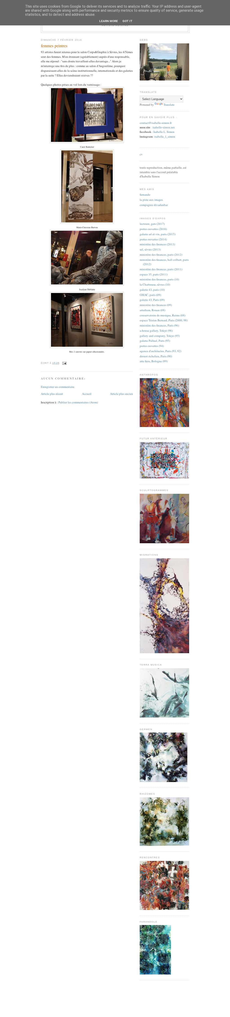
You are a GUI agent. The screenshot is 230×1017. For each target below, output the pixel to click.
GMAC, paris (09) (150, 295)
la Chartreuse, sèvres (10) (155, 284)
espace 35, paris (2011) (154, 274)
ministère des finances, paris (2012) (161, 255)
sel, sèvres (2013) (150, 249)
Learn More (108, 21)
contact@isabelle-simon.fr (156, 123)
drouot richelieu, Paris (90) (156, 356)
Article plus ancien (121, 394)
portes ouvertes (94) (152, 346)
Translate (169, 105)
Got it (127, 21)
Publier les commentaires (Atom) (78, 402)
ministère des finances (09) (156, 305)
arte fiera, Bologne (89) (154, 361)
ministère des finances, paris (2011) (161, 269)
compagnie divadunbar (154, 205)
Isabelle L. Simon (164, 132)
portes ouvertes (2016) (153, 229)
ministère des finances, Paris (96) (159, 325)
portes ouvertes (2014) (153, 239)
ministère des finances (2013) (157, 244)
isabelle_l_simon (164, 136)
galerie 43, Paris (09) (152, 300)
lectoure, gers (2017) (152, 224)
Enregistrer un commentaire (57, 387)
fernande (145, 194)
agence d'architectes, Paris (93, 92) (160, 351)
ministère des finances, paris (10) (159, 279)
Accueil (86, 394)
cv (141, 154)
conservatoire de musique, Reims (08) (162, 315)
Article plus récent (52, 394)
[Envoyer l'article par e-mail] (63, 363)
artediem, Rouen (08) (152, 310)
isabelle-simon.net (164, 127)
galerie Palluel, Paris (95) (155, 341)
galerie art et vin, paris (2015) (157, 234)
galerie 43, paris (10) (152, 290)
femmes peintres (54, 45)
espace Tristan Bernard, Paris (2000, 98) (164, 320)
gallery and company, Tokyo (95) (160, 336)
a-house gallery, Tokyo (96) (156, 331)
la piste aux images (151, 200)
